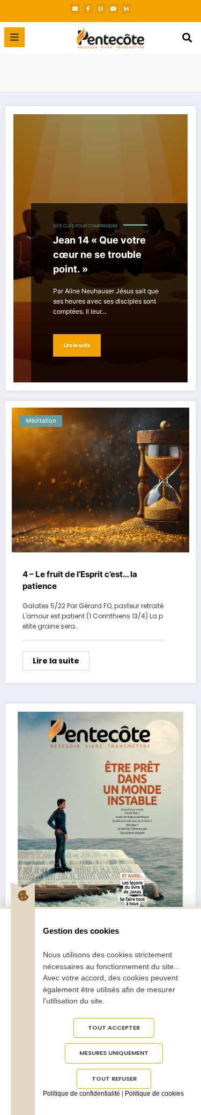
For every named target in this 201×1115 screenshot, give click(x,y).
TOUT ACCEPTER (114, 1027)
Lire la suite (77, 345)
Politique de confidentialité (81, 1093)
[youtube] (113, 8)
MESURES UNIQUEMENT (113, 1052)
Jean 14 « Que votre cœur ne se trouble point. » (99, 254)
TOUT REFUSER (114, 1078)
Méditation (41, 420)
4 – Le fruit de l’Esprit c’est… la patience (80, 580)
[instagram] (101, 8)
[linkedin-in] (126, 8)
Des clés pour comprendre (85, 226)
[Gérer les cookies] (23, 895)
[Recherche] (187, 38)
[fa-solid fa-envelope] (75, 8)
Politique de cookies (154, 1093)
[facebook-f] (88, 8)
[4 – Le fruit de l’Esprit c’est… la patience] (100, 480)
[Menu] (14, 37)
